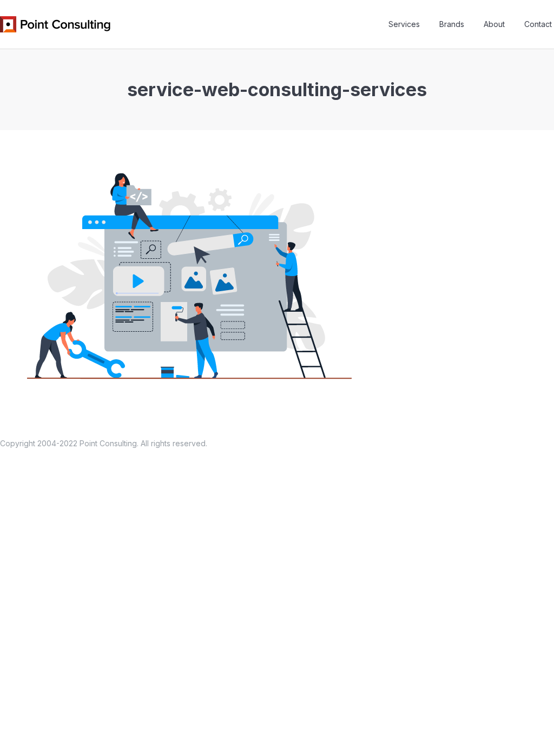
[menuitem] (404, 24)
